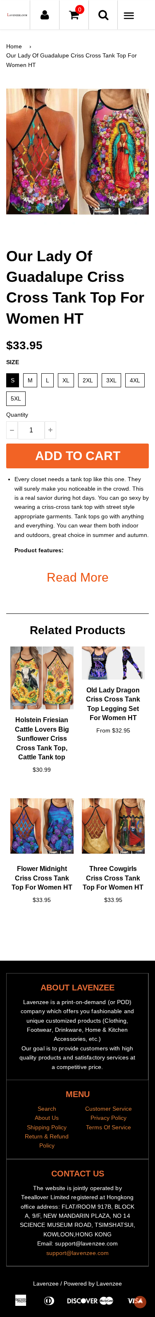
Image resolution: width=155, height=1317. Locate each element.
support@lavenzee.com (77, 1253)
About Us (47, 1117)
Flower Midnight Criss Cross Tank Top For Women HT (42, 878)
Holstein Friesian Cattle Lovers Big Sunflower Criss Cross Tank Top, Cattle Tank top (42, 738)
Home (14, 46)
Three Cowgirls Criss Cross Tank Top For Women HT (113, 878)
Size (12, 362)
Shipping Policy (47, 1127)
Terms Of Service (108, 1127)
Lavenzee (46, 1283)
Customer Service (108, 1108)
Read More (78, 577)
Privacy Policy (108, 1117)
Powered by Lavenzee (93, 1283)
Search (47, 1108)
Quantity (17, 414)
